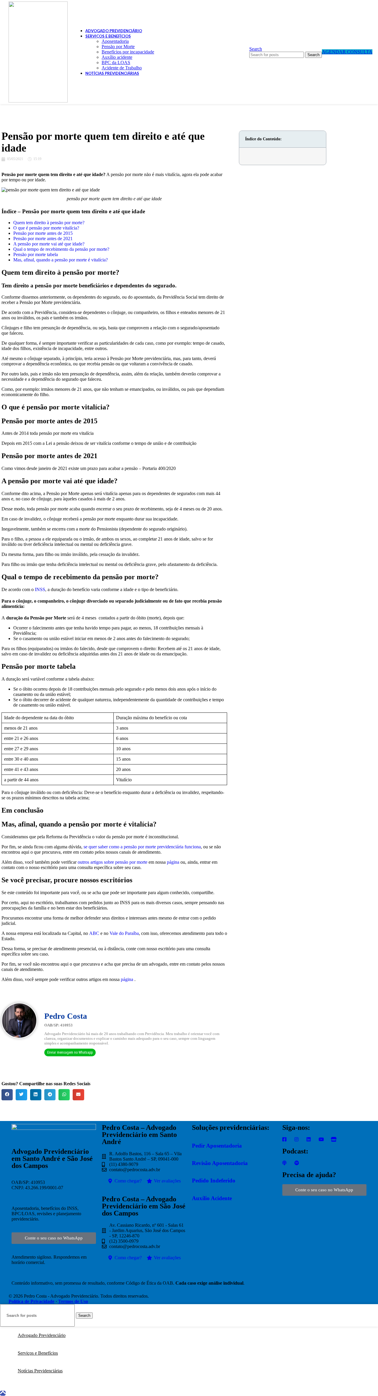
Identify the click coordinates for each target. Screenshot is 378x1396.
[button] (7, 1094)
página (173, 862)
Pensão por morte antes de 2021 (43, 238)
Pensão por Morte (118, 46)
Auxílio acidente (117, 57)
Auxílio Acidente (212, 1198)
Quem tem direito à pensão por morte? (48, 222)
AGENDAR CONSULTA (347, 51)
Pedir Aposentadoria (217, 1146)
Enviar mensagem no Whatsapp (70, 1052)
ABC (94, 933)
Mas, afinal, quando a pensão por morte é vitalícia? (60, 259)
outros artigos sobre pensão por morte (112, 862)
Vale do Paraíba (124, 933)
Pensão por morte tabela (35, 254)
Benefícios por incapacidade (128, 51)
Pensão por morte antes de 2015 (43, 233)
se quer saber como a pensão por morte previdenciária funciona (142, 846)
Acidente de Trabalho (122, 67)
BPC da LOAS (116, 62)
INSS (40, 589)
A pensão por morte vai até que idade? (48, 243)
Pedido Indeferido (213, 1180)
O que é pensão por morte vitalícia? (46, 227)
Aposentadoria (115, 41)
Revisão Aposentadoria (220, 1163)
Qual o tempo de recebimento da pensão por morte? (61, 249)
